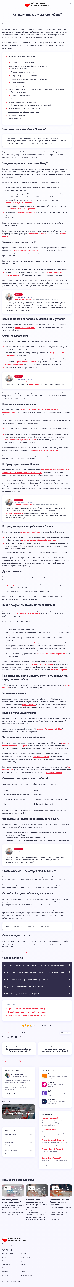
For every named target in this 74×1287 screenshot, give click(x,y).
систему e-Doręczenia (41, 756)
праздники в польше (49, 1129)
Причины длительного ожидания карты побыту (26, 1008)
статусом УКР (34, 385)
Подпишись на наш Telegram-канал (23, 299)
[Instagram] (10, 1094)
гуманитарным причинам (26, 361)
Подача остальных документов (22, 95)
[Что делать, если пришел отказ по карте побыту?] (13, 1190)
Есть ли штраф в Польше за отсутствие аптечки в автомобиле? (19, 1114)
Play (49, 1091)
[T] (14, 1094)
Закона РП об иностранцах (25, 327)
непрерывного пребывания (30, 532)
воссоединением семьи (15, 513)
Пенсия (23, 1268)
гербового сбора (31, 643)
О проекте (5, 1257)
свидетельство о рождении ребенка (51, 653)
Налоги (23, 1271)
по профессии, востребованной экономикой (38, 540)
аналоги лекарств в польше (52, 1140)
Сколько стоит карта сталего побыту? (22, 102)
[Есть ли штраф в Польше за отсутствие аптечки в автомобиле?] (18, 1111)
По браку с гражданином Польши (24, 75)
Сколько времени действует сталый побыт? (24, 108)
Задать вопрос (7, 1264)
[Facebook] (6, 1094)
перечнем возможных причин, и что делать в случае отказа (48, 952)
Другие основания (18, 82)
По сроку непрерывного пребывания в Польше (29, 79)
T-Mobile (51, 1082)
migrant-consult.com (12, 1137)
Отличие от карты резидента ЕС (23, 62)
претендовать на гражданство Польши (44, 450)
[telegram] (3, 1250)
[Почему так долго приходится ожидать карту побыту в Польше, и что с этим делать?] (37, 1190)
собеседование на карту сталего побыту (20, 440)
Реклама (5, 1275)
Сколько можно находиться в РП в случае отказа (27, 1015)
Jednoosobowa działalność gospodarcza (20, 209)
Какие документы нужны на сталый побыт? (24, 86)
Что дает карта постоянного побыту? (22, 60)
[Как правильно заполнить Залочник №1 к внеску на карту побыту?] (19, 1048)
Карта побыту (65, 1032)
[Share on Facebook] (12, 1037)
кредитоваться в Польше (38, 233)
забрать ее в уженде (54, 772)
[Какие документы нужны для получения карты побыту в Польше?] (55, 1048)
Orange (50, 1074)
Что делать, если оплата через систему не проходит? (31, 105)
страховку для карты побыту (41, 664)
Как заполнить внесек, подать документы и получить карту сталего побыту (36, 89)
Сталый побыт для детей (20, 69)
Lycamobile (52, 1099)
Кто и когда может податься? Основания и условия (27, 66)
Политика (5, 1271)
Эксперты (5, 1261)
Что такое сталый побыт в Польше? (21, 56)
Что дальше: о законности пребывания (26, 99)
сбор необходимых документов (28, 613)
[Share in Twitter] (8, 1037)
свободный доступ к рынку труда (18, 202)
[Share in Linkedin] (16, 1037)
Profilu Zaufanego (29, 704)
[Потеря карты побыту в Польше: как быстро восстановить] (61, 1190)
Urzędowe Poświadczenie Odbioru (49, 729)
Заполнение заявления (19, 92)
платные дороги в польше (51, 1149)
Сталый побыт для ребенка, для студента (23, 112)
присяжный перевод (59, 670)
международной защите (14, 364)
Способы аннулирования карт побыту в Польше (26, 1012)
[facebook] (7, 1250)
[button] (3, 4)
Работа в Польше (26, 1257)
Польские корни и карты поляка (23, 72)
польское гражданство (26, 212)
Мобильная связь (26, 1275)
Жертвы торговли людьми (15, 585)
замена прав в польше (50, 1158)
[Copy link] (20, 1037)
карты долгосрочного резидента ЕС (28, 250)
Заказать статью (7, 1268)
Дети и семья (25, 1261)
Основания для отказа (16, 115)
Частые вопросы (14, 119)
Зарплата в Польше (49, 1118)
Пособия (23, 1264)
